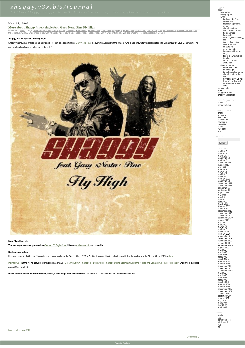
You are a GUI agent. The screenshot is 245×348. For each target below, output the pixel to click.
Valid (223, 322)
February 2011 (224, 206)
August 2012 (223, 165)
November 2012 (225, 163)
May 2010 (222, 227)
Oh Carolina (228, 47)
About (220, 10)
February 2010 (224, 234)
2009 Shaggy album (42, 30)
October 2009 (224, 243)
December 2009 (225, 238)
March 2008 (223, 282)
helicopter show (171, 262)
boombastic (106, 30)
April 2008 (222, 280)
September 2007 (225, 296)
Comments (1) (193, 336)
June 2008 (222, 275)
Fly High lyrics (229, 33)
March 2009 (223, 259)
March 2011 (223, 204)
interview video (169, 30)
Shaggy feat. (112, 33)
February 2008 (224, 284)
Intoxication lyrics (231, 42)
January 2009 (224, 264)
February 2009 (224, 261)
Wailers (134, 33)
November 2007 (225, 291)
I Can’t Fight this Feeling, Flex (233, 38)
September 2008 (225, 270)
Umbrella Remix (230, 60)
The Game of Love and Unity (232, 52)
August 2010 (223, 220)
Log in (220, 315)
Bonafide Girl (94, 30)
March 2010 (223, 231)
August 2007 (223, 298)
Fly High (126, 30)
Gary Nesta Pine (138, 30)
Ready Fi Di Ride (229, 49)
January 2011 (224, 208)
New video (222, 124)
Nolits (220, 103)
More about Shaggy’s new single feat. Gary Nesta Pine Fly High (51, 27)
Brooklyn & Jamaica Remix (231, 25)
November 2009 (225, 241)
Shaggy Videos (227, 65)
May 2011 (222, 199)
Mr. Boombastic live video (231, 84)
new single (69, 33)
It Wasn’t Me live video (233, 81)
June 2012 (222, 169)
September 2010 (225, 218)
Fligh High (117, 30)
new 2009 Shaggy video (53, 33)
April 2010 (222, 229)
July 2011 (222, 195)
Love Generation (184, 30)
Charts (220, 113)
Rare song (222, 129)
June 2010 (222, 225)
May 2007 (222, 305)
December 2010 (225, 211)
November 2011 (225, 185)
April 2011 (222, 202)
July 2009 (222, 250)
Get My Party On (154, 30)
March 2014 (223, 156)
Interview (222, 115)
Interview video (15, 262)
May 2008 (222, 277)
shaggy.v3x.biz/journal (52, 6)
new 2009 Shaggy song (30, 33)
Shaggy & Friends (225, 93)
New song (222, 122)
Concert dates (224, 88)
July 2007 (222, 300)
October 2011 (224, 188)
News (22, 30)
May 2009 (222, 254)
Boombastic (228, 21)
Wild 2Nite (227, 63)
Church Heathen (230, 28)
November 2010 (225, 213)
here (171, 256)
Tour (219, 131)
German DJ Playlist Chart (55, 245)
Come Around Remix (232, 30)
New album (223, 120)
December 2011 (225, 183)
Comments (224, 320)
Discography (226, 14)
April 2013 (222, 160)
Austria (61, 30)
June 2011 (222, 197)
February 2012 (224, 179)
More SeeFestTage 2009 (19, 330)
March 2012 (223, 176)
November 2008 (225, 268)
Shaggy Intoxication (226, 95)
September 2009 (225, 245)
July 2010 (222, 222)
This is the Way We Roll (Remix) (232, 57)
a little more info (83, 245)
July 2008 (222, 273)
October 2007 (224, 293)
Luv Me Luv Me (229, 44)
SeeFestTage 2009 (97, 33)
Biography (225, 12)
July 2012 (222, 167)
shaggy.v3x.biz (224, 105)
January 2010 (224, 236)
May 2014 (222, 153)
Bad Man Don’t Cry (231, 19)
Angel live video (230, 67)
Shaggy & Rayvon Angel (93, 262)
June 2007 (222, 303)
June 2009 (222, 252)
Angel (55, 30)
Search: (221, 136)
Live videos (223, 117)
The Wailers (124, 33)
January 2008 (224, 287)
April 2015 (222, 151)
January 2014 (224, 158)
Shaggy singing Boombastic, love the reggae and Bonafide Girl (134, 262)
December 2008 (225, 266)
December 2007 (225, 289)
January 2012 (224, 181)
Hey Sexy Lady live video (234, 79)
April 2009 (222, 257)
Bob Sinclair (81, 30)
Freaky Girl (227, 35)
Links (220, 90)
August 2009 (223, 248)
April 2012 (222, 174)
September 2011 (225, 190)
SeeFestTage (82, 33)
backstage (70, 30)
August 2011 (223, 192)
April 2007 (222, 307)
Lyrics (222, 17)
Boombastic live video (233, 72)
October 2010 (224, 215)
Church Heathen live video (232, 75)
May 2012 (222, 172)
